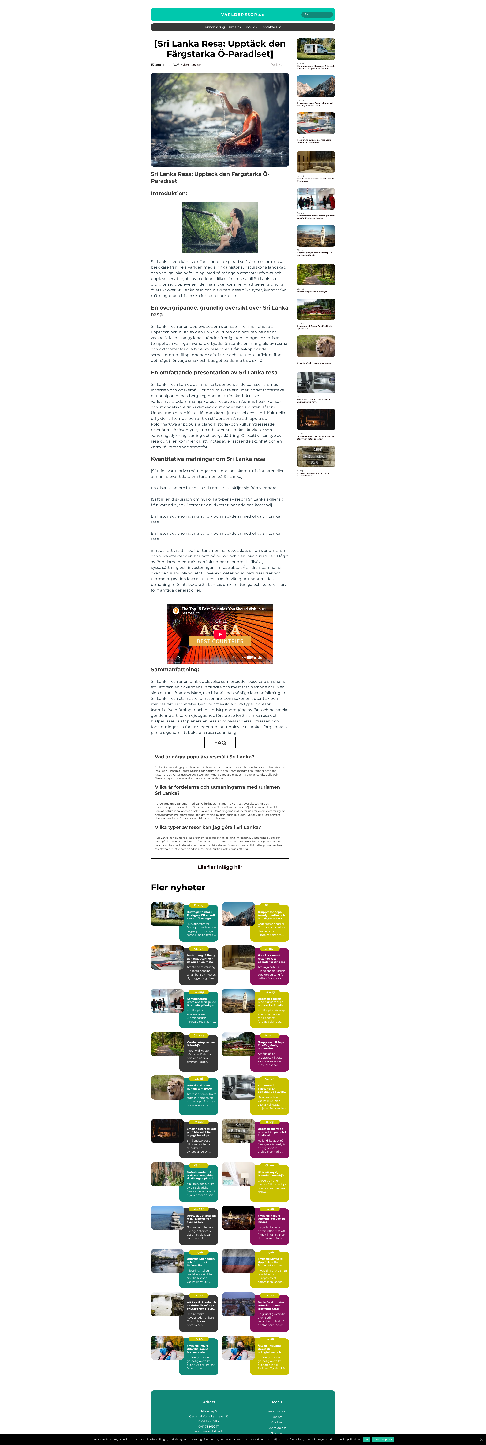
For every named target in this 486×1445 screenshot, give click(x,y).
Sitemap (277, 1433)
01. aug (270, 1035)
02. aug (199, 1035)
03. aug (270, 992)
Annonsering (215, 27)
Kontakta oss (270, 27)
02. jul (199, 1078)
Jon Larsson (192, 65)
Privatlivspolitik (383, 1439)
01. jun (269, 1165)
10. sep (269, 1122)
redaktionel (280, 65)
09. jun (269, 905)
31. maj (269, 948)
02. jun (269, 1078)
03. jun (198, 948)
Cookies (251, 27)
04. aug (198, 992)
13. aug (198, 905)
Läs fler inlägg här (220, 867)
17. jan (199, 1295)
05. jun (198, 1165)
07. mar (199, 1122)
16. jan (270, 1339)
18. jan (270, 1209)
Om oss (235, 27)
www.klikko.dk (213, 1431)
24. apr (199, 1209)
